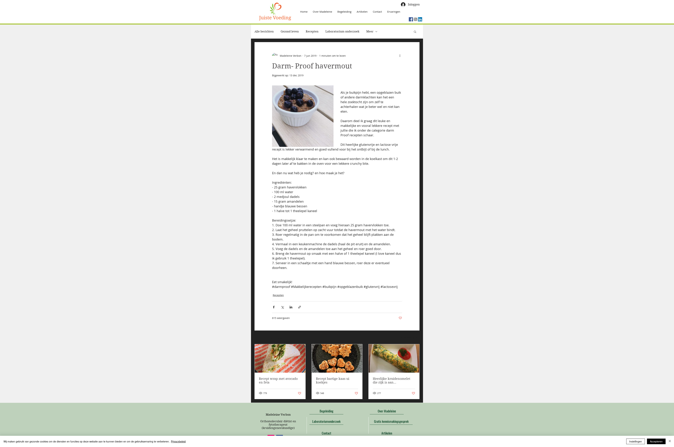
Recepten (312, 31)
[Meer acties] (400, 56)
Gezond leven (290, 31)
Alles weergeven (409, 337)
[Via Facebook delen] (273, 307)
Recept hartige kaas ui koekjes (332, 380)
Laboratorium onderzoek (342, 31)
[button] (415, 31)
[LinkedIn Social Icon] (420, 19)
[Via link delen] (299, 307)
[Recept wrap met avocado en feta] (280, 358)
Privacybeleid (178, 441)
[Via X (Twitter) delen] (282, 307)
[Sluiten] (670, 441)
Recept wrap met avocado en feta (278, 380)
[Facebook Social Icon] (411, 19)
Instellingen (635, 441)
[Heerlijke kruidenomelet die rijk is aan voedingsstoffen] (394, 358)
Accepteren (656, 441)
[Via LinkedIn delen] (291, 307)
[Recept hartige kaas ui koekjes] (337, 358)
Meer (370, 31)
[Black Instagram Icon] (415, 19)
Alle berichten (264, 31)
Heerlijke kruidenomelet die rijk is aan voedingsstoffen (391, 380)
